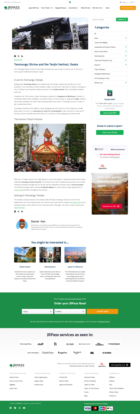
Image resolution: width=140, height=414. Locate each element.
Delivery (111, 381)
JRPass (19, 403)
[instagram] (20, 408)
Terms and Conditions (116, 388)
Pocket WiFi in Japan (105, 103)
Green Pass (13, 388)
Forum (86, 392)
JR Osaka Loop (76, 202)
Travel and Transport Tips (103, 60)
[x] (18, 56)
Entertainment (99, 56)
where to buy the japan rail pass (71, 299)
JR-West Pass (38, 385)
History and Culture (101, 51)
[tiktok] (15, 408)
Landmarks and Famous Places (105, 47)
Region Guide (38, 381)
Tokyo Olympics (99, 69)
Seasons (97, 65)
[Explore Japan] (17, 365)
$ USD (132, 2)
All (95, 33)
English (124, 2)
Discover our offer (109, 206)
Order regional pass (40, 377)
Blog (85, 396)
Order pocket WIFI (109, 113)
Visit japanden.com (118, 365)
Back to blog (18, 60)
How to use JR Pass (16, 381)
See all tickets (79, 321)
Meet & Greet (63, 381)
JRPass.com (98, 82)
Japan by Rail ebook (65, 385)
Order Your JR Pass (128, 8)
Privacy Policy (113, 392)
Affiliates (112, 377)
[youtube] (24, 408)
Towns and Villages (101, 42)
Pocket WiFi (63, 377)
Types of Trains (89, 385)
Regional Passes (104, 321)
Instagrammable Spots (102, 74)
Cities (96, 38)
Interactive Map (89, 377)
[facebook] (15, 56)
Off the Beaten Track (101, 78)
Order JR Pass (14, 377)
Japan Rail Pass (19, 207)
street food (18, 190)
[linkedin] (22, 56)
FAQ (110, 385)
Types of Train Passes (91, 388)
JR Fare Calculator (90, 381)
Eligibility (12, 385)
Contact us (112, 396)
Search (121, 19)
